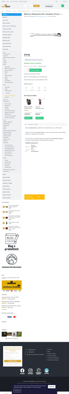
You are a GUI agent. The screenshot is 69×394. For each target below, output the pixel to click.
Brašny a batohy (6, 23)
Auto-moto (5, 20)
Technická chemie (7, 189)
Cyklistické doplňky (7, 34)
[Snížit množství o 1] (28, 71)
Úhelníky (6, 107)
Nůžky (6, 77)
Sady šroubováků (8, 152)
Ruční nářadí (5, 49)
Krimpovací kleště (8, 75)
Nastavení (17, 390)
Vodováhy (7, 109)
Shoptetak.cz (48, 383)
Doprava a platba (14, 1)
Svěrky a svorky (7, 139)
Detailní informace (28, 84)
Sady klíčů (8, 93)
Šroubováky (6, 142)
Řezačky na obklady (7, 134)
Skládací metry (8, 114)
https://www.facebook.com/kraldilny (36, 354)
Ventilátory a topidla (7, 183)
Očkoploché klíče (8, 90)
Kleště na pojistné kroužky (10, 68)
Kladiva (5, 62)
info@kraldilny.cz (32, 349)
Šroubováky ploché (9, 145)
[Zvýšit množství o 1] (28, 69)
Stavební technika (7, 180)
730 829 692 (31, 352)
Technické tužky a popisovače (9, 169)
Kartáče (5, 61)
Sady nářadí (6, 137)
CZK (56, 1)
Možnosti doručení (42, 66)
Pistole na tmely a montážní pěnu (10, 130)
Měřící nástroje (6, 101)
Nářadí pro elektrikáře (8, 122)
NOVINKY (5, 17)
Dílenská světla (8, 162)
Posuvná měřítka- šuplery (10, 110)
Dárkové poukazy (7, 197)
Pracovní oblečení (7, 46)
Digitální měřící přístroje (9, 112)
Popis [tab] (26, 124)
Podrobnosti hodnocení (41, 16)
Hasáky (6, 79)
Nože (5, 120)
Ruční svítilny (7, 163)
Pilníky (5, 128)
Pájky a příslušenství (8, 132)
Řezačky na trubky (7, 135)
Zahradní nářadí (6, 192)
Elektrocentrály (6, 40)
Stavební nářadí (6, 177)
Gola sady (6, 55)
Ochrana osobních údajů (53, 360)
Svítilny (5, 158)
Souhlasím (51, 386)
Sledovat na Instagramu (13, 338)
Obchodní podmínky (23, 1)
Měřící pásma (7, 105)
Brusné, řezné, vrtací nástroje (9, 26)
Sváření (4, 174)
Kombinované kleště (9, 82)
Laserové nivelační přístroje (10, 116)
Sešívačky (5, 141)
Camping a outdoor (7, 29)
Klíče (4, 85)
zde (40, 387)
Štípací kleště (7, 66)
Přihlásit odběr (12, 361)
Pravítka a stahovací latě (9, 117)
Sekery (5, 127)
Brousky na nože (7, 54)
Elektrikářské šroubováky (10, 150)
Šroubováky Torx (8, 153)
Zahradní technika (7, 195)
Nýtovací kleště (6, 123)
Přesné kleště (7, 80)
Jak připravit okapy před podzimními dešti (10, 277)
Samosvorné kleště (8, 70)
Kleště (5, 64)
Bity (4, 52)
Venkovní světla (8, 167)
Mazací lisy (6, 99)
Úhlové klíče (7, 87)
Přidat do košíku (35, 70)
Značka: (51, 16)
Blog (8, 1)
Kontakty (3, 1)
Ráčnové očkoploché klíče (10, 95)
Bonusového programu (37, 60)
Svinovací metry (8, 103)
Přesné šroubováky (8, 155)
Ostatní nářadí (6, 125)
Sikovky (6, 72)
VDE (6, 73)
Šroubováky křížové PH (9, 146)
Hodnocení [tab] (30, 124)
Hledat (36, 6)
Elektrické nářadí (6, 37)
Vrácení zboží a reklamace (53, 357)
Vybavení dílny (6, 186)
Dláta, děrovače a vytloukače (9, 57)
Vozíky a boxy (6, 171)
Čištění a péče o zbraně (8, 32)
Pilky (4, 59)
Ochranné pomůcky (7, 43)
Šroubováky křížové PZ (9, 148)
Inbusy (6, 89)
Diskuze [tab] (36, 124)
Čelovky (6, 160)
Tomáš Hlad (42, 383)
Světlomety (7, 165)
